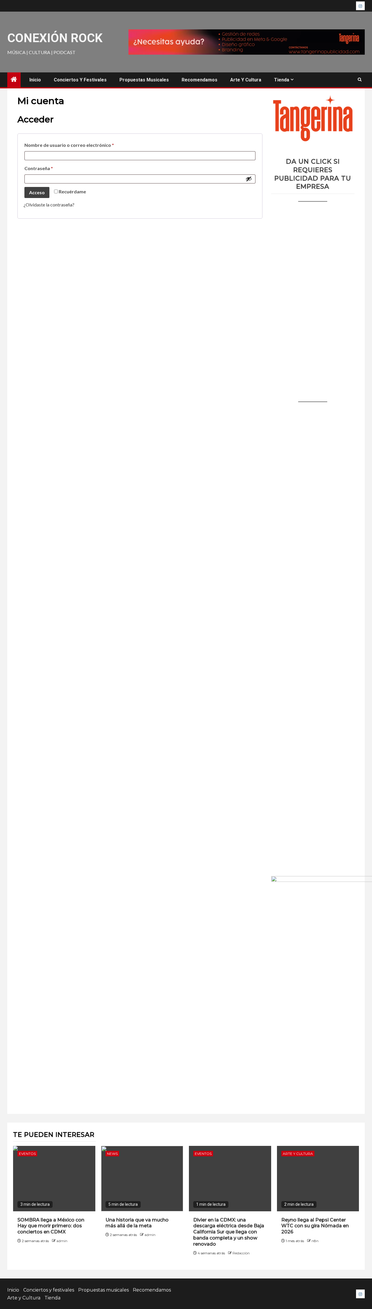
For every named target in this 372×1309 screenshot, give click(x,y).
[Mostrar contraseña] (249, 178)
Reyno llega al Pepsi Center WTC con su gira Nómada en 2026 (315, 1226)
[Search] (359, 79)
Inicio (35, 80)
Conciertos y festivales (80, 80)
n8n (315, 1241)
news (112, 1153)
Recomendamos (199, 80)
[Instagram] (360, 5)
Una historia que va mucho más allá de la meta (137, 1223)
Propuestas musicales (144, 80)
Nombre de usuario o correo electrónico (81, 144)
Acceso (37, 192)
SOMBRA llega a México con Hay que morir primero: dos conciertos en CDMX (50, 1226)
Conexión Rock (55, 38)
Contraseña (51, 167)
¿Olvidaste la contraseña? (49, 204)
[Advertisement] (313, 296)
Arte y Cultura (245, 80)
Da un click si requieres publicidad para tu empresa (312, 174)
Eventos (27, 1153)
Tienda (281, 80)
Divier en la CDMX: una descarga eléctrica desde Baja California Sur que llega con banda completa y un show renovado (228, 1232)
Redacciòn (241, 1253)
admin (61, 1241)
